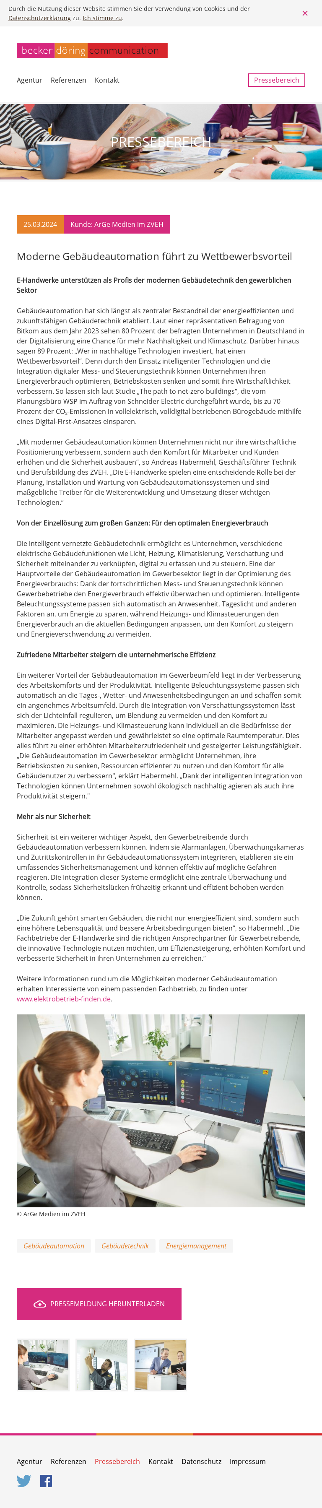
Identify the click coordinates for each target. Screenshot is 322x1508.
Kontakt (107, 80)
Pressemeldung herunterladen (107, 1303)
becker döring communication (92, 50)
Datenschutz (201, 1461)
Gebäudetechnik (125, 1246)
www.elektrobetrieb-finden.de (64, 999)
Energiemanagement (196, 1246)
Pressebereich (276, 80)
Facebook (47, 1481)
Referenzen (68, 80)
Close (305, 13)
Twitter (24, 1481)
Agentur (29, 80)
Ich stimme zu (102, 18)
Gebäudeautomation (53, 1246)
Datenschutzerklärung (39, 18)
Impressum (248, 1461)
